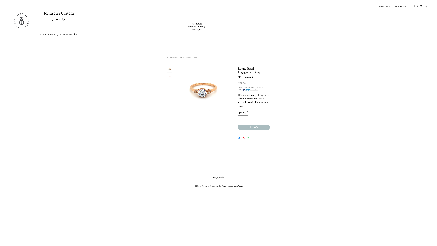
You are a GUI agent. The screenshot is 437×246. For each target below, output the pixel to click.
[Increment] (246, 118)
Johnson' (51, 13)
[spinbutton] (243, 118)
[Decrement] (240, 118)
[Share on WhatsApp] (248, 138)
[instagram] (421, 6)
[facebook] (418, 6)
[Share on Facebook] (239, 138)
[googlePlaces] (414, 6)
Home (169, 57)
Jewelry (58, 18)
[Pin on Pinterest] (243, 138)
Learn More (254, 90)
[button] (426, 6)
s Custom (66, 13)
